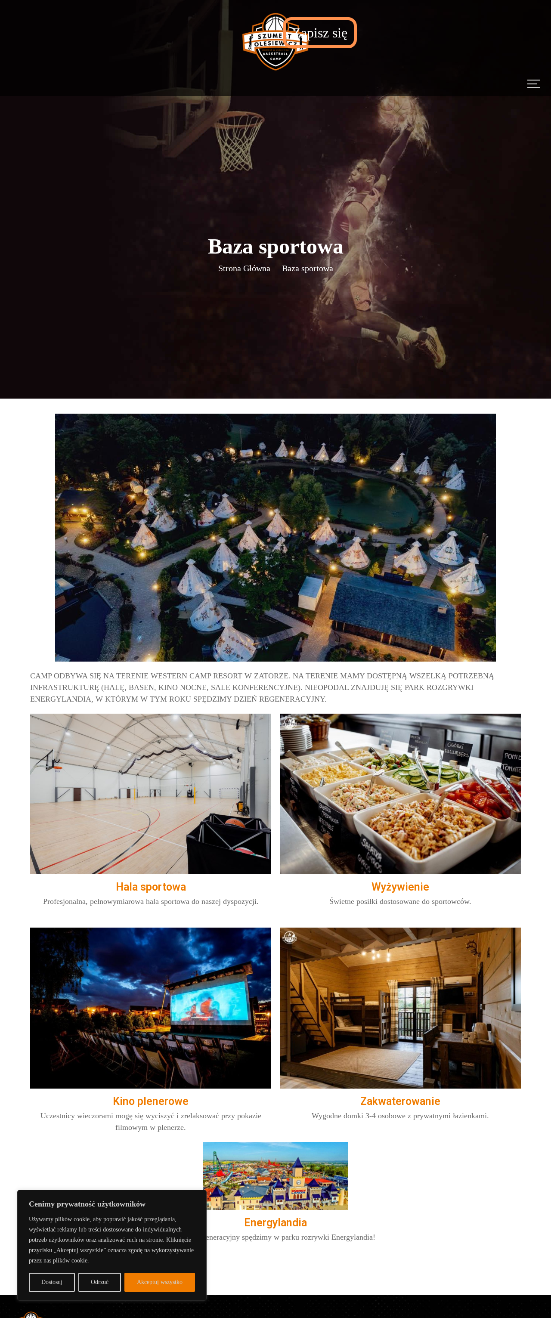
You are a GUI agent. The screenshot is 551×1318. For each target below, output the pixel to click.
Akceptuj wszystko (160, 1282)
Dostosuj (51, 1282)
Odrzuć (99, 1282)
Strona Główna (244, 268)
